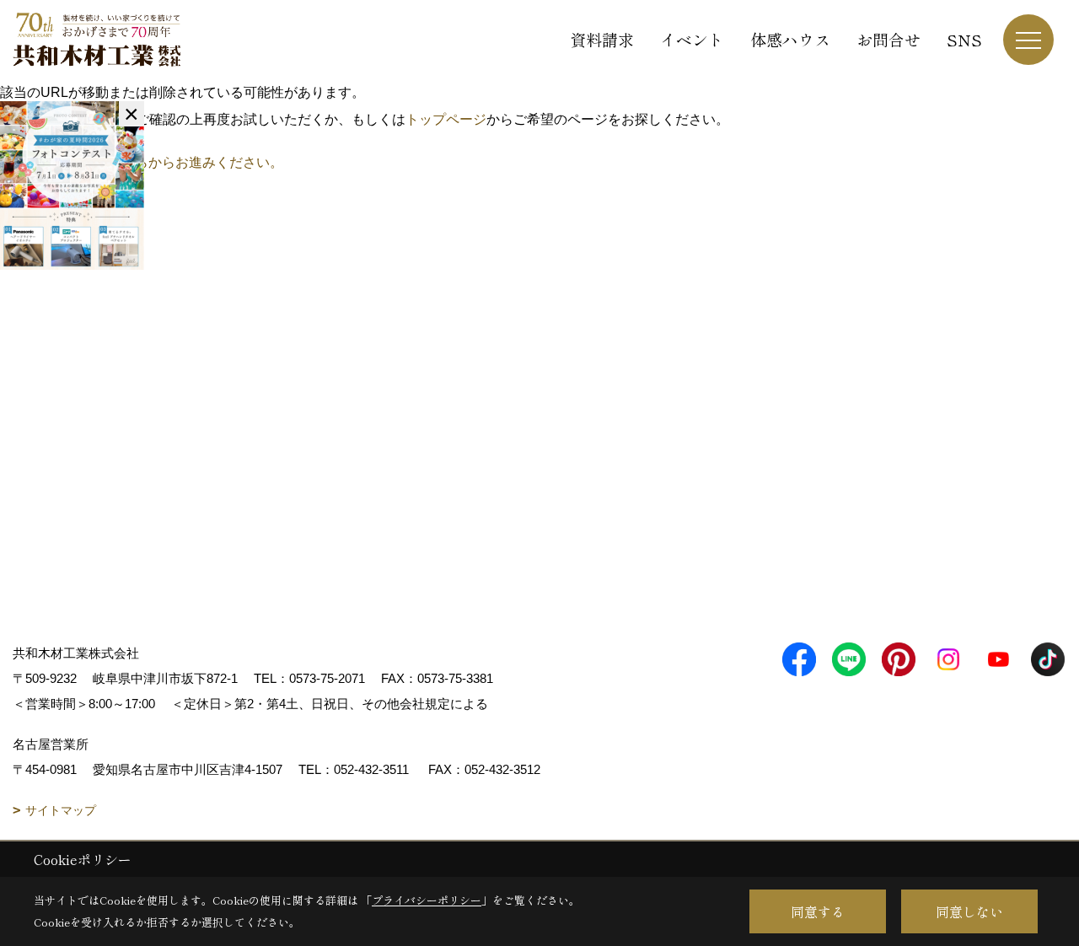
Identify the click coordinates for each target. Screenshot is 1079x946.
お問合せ (888, 39)
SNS (964, 39)
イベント (692, 39)
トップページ (445, 119)
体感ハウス (790, 39)
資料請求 (602, 39)
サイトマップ (60, 810)
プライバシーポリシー (426, 900)
